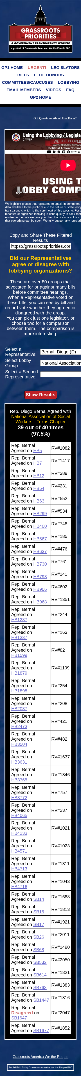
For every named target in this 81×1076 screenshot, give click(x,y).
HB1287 (19, 619)
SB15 (38, 911)
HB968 (40, 601)
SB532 (40, 962)
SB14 (38, 899)
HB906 (40, 589)
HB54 (38, 488)
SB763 (40, 987)
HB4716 (19, 886)
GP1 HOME (12, 67)
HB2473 (19, 726)
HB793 (40, 576)
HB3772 (19, 797)
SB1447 (41, 1000)
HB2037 (19, 708)
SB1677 (41, 1030)
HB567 (40, 538)
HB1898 (19, 690)
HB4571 (19, 851)
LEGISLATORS (65, 67)
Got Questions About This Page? (55, 118)
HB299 (40, 513)
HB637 (40, 551)
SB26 (38, 937)
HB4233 (19, 833)
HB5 (37, 450)
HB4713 (19, 868)
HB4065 (19, 815)
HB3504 (19, 744)
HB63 (38, 500)
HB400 (40, 526)
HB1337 (19, 637)
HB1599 (19, 655)
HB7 (37, 463)
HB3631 (19, 762)
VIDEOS (53, 90)
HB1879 (19, 673)
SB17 (38, 924)
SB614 (40, 974)
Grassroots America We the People (40, 1057)
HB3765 (19, 779)
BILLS (23, 75)
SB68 (38, 949)
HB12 (38, 475)
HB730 (40, 564)
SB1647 (19, 1017)
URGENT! (37, 67)
